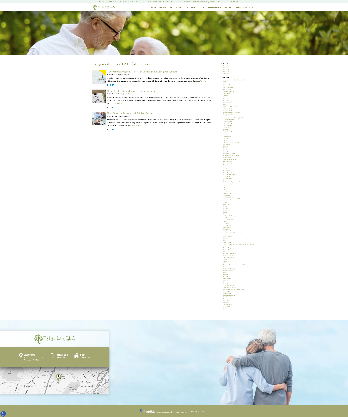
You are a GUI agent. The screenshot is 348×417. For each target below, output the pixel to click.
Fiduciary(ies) (227, 171)
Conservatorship (227, 125)
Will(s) (225, 308)
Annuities (225, 95)
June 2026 (226, 69)
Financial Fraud (227, 176)
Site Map (202, 411)
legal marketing (170, 412)
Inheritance (226, 206)
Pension (225, 246)
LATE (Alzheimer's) (228, 220)
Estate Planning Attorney (230, 165)
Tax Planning (226, 291)
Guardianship (227, 193)
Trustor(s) (226, 303)
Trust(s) (225, 299)
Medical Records (227, 237)
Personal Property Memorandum (232, 248)
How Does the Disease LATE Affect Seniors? (131, 113)
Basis (224, 105)
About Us (163, 7)
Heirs (224, 201)
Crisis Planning (227, 131)
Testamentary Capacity (229, 295)
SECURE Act (226, 276)
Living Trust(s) (227, 227)
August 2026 (226, 66)
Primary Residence (228, 257)
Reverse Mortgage (228, 271)
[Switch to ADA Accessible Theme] (3, 414)
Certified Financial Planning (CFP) (233, 118)
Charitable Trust (227, 123)
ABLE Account (227, 89)
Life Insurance (227, 225)
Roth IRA (225, 272)
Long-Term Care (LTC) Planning (232, 233)
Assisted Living (227, 101)
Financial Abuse (227, 172)
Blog (238, 7)
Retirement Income (228, 267)
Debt (224, 133)
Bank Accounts (227, 103)
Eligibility (225, 152)
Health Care (226, 195)
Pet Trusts (226, 252)
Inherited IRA (227, 208)
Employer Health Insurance (231, 155)
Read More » (204, 81)
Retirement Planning (229, 269)
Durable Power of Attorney (231, 142)
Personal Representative (230, 250)
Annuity (225, 97)
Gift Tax (225, 189)
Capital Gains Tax (228, 114)
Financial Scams (227, 180)
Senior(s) (225, 280)
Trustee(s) (226, 301)
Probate (225, 259)
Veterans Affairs (227, 305)
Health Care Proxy (228, 197)
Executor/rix (226, 169)
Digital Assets (227, 137)
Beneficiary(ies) (227, 108)
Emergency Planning (229, 154)
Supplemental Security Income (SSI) (233, 289)
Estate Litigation (227, 161)
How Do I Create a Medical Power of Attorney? (132, 91)
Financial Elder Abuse (229, 174)
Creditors (225, 129)
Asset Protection (227, 99)
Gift (224, 188)
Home (153, 7)
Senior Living (227, 278)
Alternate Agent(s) (228, 91)
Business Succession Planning (231, 112)
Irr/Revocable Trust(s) (229, 216)
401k (224, 86)
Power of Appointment (229, 254)
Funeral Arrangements (229, 184)
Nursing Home (227, 242)
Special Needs (227, 284)
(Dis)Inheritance (227, 82)
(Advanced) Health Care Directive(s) (233, 80)
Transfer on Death (228, 297)
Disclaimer (194, 411)
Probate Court (227, 261)
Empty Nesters (227, 157)
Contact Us (249, 7)
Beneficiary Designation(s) (230, 106)
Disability (225, 139)
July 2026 (225, 68)
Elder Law (226, 148)
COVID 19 (226, 127)
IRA (224, 214)
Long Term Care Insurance (230, 231)
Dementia (226, 135)
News (224, 240)
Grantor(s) (226, 191)
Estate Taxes (226, 167)
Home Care (226, 205)
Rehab (225, 263)
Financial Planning (228, 178)
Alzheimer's (226, 93)
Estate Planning (227, 163)
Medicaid (225, 235)
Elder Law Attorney (228, 150)
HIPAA (225, 203)
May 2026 (226, 71)
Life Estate (226, 223)
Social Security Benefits (229, 282)
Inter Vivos (226, 210)
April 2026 (226, 73)
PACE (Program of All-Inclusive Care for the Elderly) (238, 244)
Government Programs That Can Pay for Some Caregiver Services (142, 71)
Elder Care (226, 146)
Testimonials (214, 7)
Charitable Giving (228, 122)
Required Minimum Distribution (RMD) (234, 265)
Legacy (225, 222)
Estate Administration (229, 159)
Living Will (226, 229)
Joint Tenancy (227, 218)
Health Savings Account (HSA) (232, 199)
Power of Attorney (228, 255)
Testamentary (227, 293)
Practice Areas (177, 7)
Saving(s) (225, 274)
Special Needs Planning (229, 286)
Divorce (225, 140)
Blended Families (228, 110)
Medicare (225, 238)
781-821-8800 (215, 2)
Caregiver (226, 116)
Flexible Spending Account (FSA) (232, 182)
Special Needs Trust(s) (229, 288)
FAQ (203, 7)
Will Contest (226, 306)
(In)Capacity (226, 84)
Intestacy (225, 212)
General (225, 186)
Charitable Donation (229, 120)
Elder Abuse (226, 144)
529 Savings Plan (228, 88)
